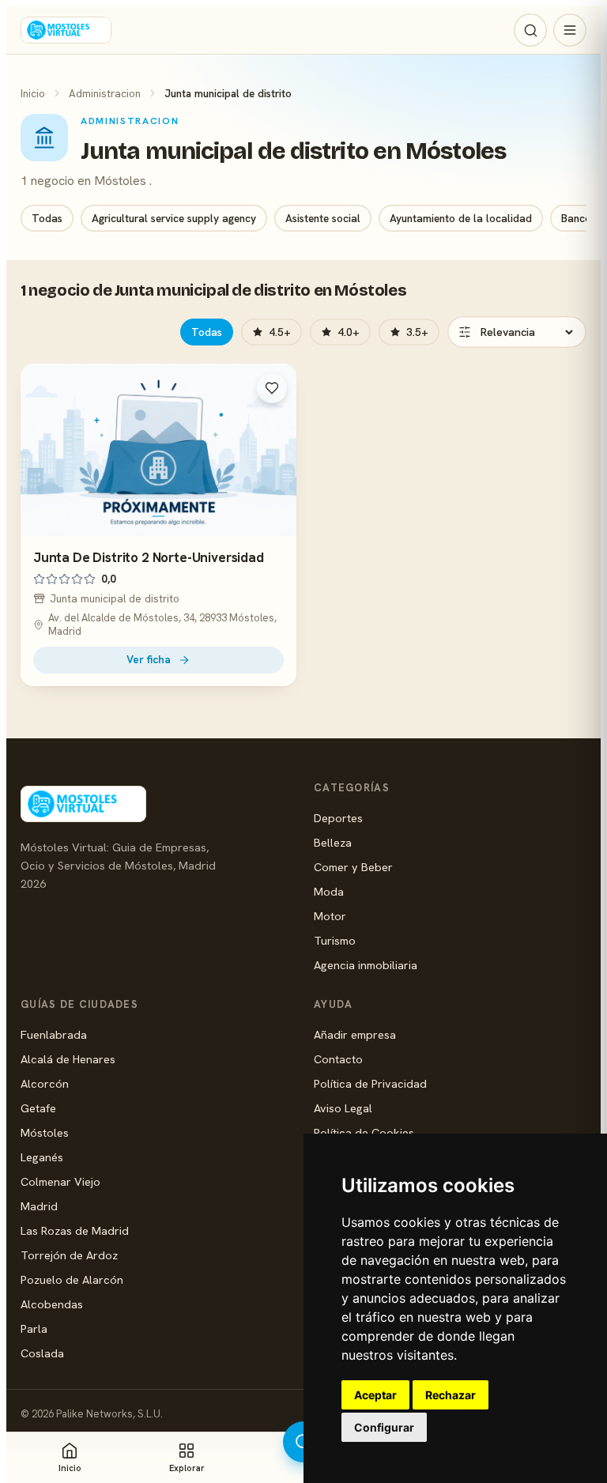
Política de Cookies (364, 1132)
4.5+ (280, 332)
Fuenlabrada (54, 1034)
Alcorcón (45, 1083)
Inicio (33, 93)
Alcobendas (52, 1303)
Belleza (333, 842)
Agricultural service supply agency (174, 218)
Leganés (42, 1156)
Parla (34, 1328)
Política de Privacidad (370, 1083)
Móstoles (45, 1132)
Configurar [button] (384, 1427)
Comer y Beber (353, 866)
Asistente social (322, 218)
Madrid (39, 1205)
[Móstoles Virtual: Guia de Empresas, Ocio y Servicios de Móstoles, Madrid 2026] (66, 30)
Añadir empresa (355, 1034)
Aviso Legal (343, 1107)
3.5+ (417, 332)
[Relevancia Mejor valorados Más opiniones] (516, 332)
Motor (330, 915)
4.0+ (348, 332)
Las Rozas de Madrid (75, 1230)
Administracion (105, 93)
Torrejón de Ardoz (69, 1254)
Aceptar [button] (375, 1395)
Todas (47, 218)
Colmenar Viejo (60, 1181)
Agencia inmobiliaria (365, 964)
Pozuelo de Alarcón (72, 1279)
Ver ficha (148, 659)
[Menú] (569, 30)
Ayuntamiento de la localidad (461, 218)
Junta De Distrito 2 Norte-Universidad (148, 557)
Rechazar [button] (450, 1395)
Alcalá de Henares (68, 1058)
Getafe (38, 1107)
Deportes (338, 817)
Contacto (338, 1058)
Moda (329, 891)
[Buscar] (530, 30)
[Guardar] (272, 388)
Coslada (42, 1352)
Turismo (335, 940)
